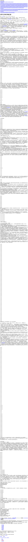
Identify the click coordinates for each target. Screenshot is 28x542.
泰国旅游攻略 (2, 3)
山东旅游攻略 (3, 10)
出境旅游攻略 (2, 2)
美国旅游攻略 (15, 7)
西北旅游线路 (8, 107)
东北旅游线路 (26, 111)
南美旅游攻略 (22, 7)
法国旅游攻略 (18, 5)
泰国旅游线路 (25, 24)
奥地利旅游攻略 (23, 6)
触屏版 (1, 536)
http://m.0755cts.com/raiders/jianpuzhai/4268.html (9, 518)
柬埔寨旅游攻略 (20, 3)
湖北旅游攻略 (6, 10)
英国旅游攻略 (5, 6)
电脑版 (4, 536)
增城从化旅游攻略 (9, 12)
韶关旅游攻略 (5, 12)
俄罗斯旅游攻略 (20, 6)
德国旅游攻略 (2, 6)
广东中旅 (3, 16)
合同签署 (3, 526)
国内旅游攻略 (2, 8)
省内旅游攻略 (2, 11)
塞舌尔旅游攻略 (15, 5)
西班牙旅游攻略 (9, 6)
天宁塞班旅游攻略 (7, 5)
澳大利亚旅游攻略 (7, 7)
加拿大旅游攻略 (18, 7)
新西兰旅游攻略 (11, 7)
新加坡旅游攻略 (12, 3)
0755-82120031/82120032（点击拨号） (4, 537)
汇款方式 (3, 528)
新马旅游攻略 (5, 3)
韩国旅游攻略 (16, 3)
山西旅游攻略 (12, 10)
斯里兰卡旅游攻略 (11, 5)
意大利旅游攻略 (26, 5)
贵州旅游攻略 (9, 10)
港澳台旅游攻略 (2, 1)
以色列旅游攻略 (3, 7)
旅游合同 (3, 527)
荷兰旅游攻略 (16, 6)
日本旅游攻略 (23, 3)
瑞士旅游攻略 (22, 5)
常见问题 (3, 525)
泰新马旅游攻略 (9, 3)
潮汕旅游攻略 (2, 12)
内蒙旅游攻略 (16, 10)
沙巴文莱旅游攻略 (2, 5)
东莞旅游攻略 (12, 12)
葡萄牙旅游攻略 (12, 6)
